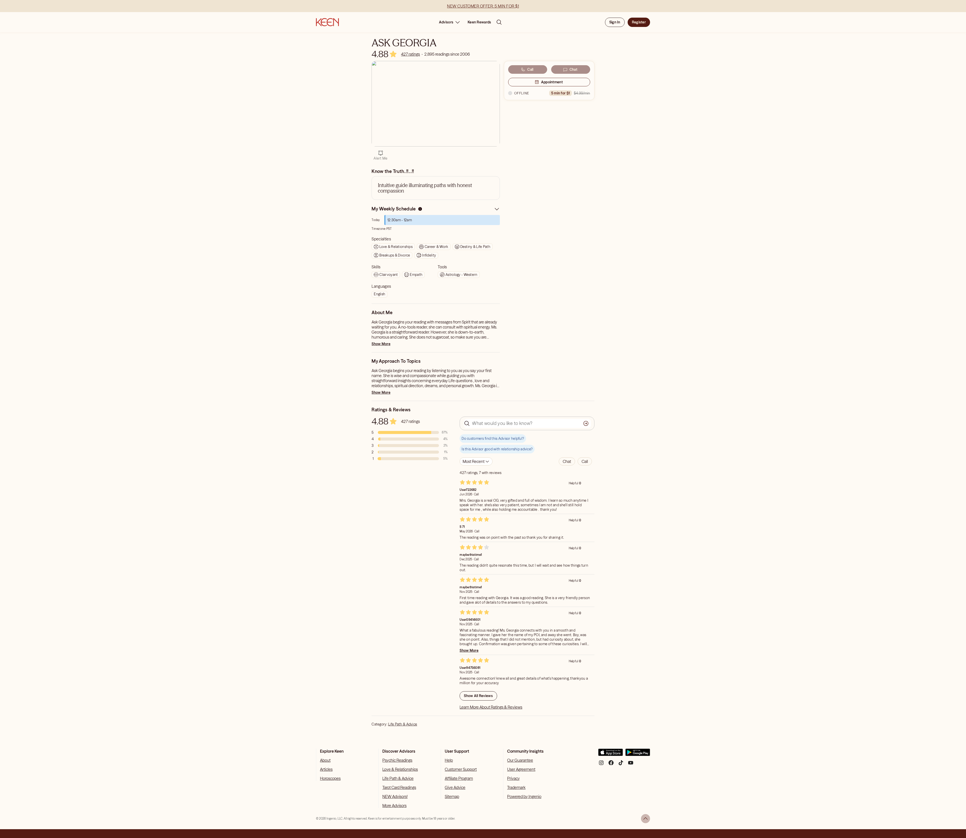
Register (639, 22)
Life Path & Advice (402, 724)
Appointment (552, 82)
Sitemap (452, 796)
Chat (573, 69)
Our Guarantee (520, 760)
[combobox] (476, 461)
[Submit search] (586, 423)
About (325, 760)
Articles (326, 769)
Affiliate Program (459, 778)
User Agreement (521, 769)
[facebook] (611, 765)
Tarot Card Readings (399, 787)
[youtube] (631, 765)
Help (449, 760)
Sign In (614, 22)
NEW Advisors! (395, 796)
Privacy (513, 778)
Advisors (446, 22)
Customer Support (461, 769)
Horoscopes (330, 778)
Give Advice (455, 787)
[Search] (499, 22)
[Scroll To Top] (645, 818)
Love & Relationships (400, 769)
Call (530, 69)
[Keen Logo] (327, 22)
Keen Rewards (479, 22)
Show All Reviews (478, 696)
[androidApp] (637, 754)
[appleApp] (610, 754)
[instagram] (601, 765)
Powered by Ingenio (524, 796)
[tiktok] (621, 765)
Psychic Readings (397, 760)
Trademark (516, 787)
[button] (567, 461)
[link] (410, 54)
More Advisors (394, 805)
